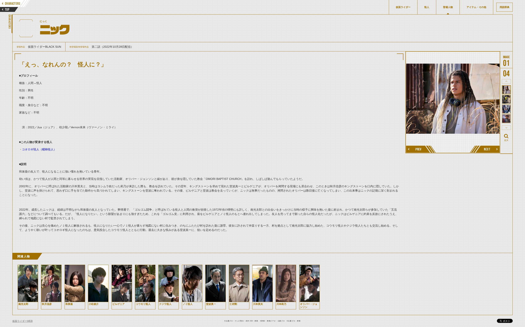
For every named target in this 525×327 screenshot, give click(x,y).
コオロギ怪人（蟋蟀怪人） (39, 149)
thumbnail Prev (506, 81)
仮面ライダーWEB (22, 321)
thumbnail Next (506, 127)
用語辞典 (504, 7)
